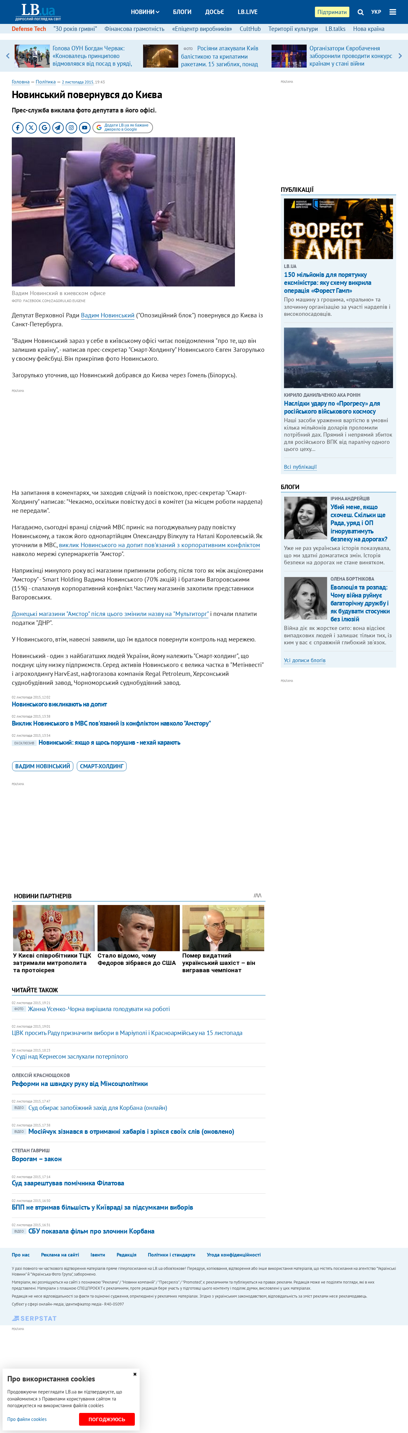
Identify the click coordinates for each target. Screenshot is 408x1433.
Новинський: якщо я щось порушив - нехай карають (97, 742)
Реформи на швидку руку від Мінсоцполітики (80, 1083)
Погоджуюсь (107, 1419)
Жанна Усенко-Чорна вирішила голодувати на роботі (92, 1009)
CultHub (250, 29)
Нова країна (368, 29)
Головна (21, 81)
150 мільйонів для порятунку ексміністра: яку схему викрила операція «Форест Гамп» (327, 282)
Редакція (126, 1254)
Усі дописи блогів (304, 660)
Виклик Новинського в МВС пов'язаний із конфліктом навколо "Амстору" (111, 723)
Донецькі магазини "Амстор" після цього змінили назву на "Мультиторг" (110, 614)
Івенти (98, 1254)
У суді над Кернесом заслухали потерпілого (70, 1056)
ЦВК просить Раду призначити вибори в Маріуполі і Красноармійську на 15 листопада (127, 1033)
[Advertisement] (139, 439)
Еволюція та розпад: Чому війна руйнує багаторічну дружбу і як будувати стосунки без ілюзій (360, 603)
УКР (376, 11)
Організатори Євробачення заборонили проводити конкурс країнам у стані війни (351, 55)
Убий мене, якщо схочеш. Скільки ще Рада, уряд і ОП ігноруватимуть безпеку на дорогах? (359, 523)
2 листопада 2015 (77, 82)
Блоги (182, 12)
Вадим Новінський (42, 766)
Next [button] (400, 56)
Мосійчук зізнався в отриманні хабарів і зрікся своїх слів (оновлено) (124, 1131)
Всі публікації (300, 466)
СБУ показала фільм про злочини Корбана (84, 1231)
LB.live (248, 12)
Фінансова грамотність (134, 29)
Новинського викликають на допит (59, 704)
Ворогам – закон (37, 1158)
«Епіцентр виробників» (202, 29)
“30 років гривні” (75, 29)
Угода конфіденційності (234, 1254)
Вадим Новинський (108, 315)
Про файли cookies (27, 1419)
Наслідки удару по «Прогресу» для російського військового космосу (332, 407)
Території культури (293, 29)
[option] (76, 56)
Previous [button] (8, 56)
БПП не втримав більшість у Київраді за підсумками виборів (102, 1207)
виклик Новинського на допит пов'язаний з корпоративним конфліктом (159, 545)
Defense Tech (29, 29)
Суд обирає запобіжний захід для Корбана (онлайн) (90, 1108)
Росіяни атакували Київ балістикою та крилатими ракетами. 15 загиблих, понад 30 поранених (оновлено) (219, 60)
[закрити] (134, 1374)
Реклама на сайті (60, 1254)
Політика (46, 81)
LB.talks (335, 29)
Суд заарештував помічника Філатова (68, 1182)
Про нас (21, 1254)
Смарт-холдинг (101, 766)
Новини (143, 12)
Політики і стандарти (171, 1254)
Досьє (214, 12)
